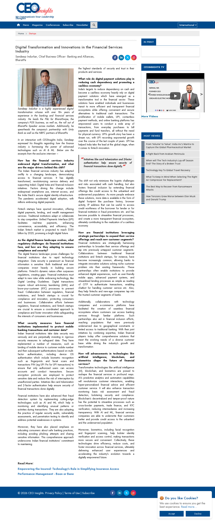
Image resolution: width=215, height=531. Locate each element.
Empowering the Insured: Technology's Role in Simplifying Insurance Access (68, 469)
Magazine (37, 25)
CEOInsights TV (154, 67)
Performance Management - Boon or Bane (46, 474)
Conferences (53, 25)
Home (21, 33)
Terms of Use (72, 493)
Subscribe (68, 25)
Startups (32, 33)
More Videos (149, 116)
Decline (197, 513)
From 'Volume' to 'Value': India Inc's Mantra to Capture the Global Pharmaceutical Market (170, 146)
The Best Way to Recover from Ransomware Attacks (169, 188)
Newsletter (82, 25)
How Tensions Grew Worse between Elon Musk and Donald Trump (170, 198)
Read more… (189, 507)
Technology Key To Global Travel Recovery (168, 170)
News (26, 25)
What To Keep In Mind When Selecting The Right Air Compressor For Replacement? (171, 178)
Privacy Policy (53, 493)
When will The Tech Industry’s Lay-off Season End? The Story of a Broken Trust (169, 162)
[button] (18, 25)
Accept (171, 513)
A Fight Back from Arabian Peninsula (165, 153)
